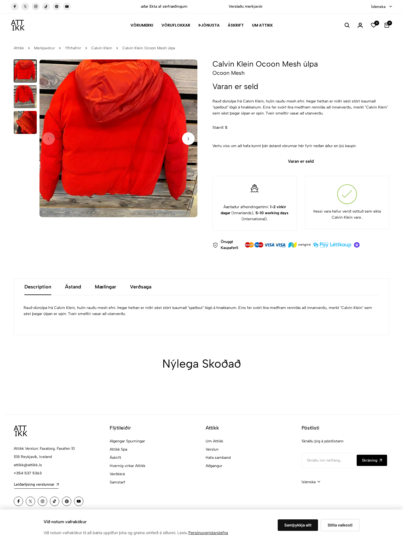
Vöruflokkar (175, 25)
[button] (188, 138)
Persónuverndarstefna (208, 532)
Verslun (212, 449)
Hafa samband (218, 457)
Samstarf (117, 482)
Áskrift (236, 25)
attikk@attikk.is (28, 465)
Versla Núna (227, 6)
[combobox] (381, 7)
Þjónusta (209, 25)
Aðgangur (214, 465)
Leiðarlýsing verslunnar (34, 484)
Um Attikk (262, 25)
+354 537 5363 (28, 473)
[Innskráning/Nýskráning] (360, 25)
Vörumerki (141, 25)
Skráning (369, 460)
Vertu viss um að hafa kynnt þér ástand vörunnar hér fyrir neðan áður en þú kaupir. (284, 146)
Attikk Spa (118, 449)
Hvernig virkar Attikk (127, 465)
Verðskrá (117, 474)
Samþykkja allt (297, 525)
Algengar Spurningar (127, 441)
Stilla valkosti (340, 525)
